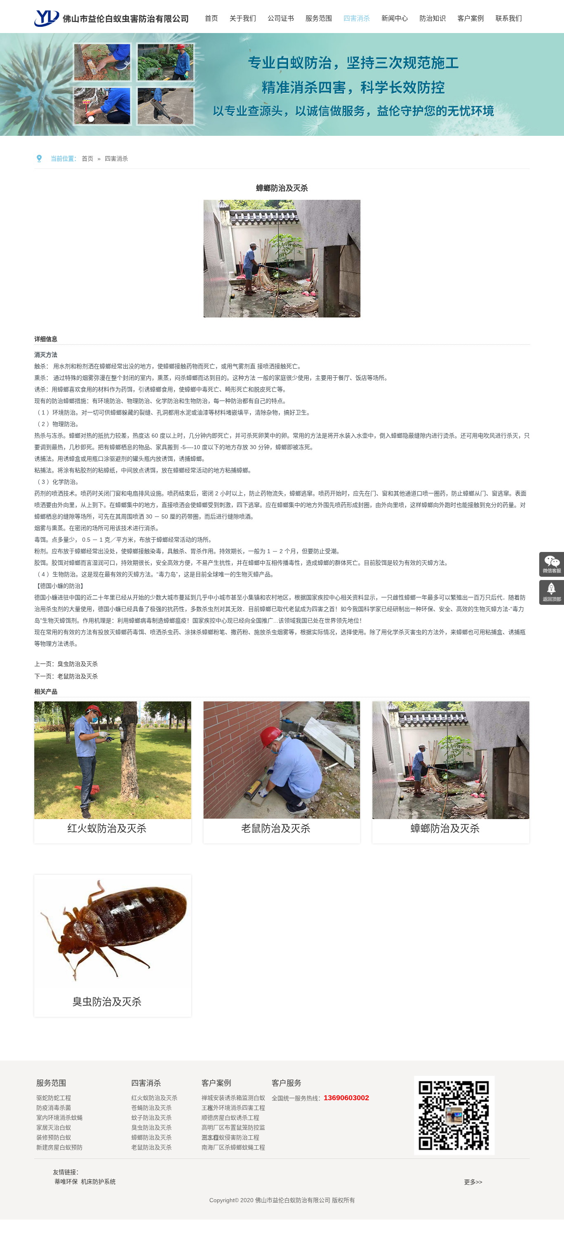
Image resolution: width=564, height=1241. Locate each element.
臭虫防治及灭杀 (77, 664)
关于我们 (243, 18)
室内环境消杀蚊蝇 (59, 1117)
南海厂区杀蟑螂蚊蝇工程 (233, 1147)
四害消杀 (357, 18)
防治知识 (432, 18)
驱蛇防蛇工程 (53, 1097)
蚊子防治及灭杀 (151, 1117)
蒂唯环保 (66, 1181)
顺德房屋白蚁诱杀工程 (230, 1117)
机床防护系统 (98, 1181)
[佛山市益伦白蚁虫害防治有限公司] (111, 29)
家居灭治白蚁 (53, 1127)
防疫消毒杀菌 (53, 1107)
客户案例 (470, 18)
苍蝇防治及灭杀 (151, 1107)
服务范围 (319, 18)
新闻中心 (395, 18)
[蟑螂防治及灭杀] (282, 311)
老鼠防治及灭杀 (77, 676)
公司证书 (281, 18)
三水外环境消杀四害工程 (233, 1107)
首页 (211, 18)
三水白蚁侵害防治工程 (230, 1137)
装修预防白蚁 (53, 1137)
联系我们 (508, 18)
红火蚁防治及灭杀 (107, 828)
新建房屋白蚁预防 (59, 1147)
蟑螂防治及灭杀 (445, 828)
